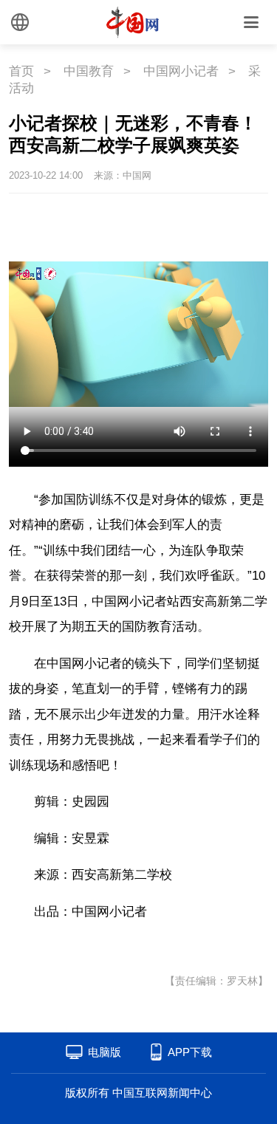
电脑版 (104, 1052)
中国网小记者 (181, 71)
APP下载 (190, 1052)
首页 (21, 71)
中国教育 (89, 71)
